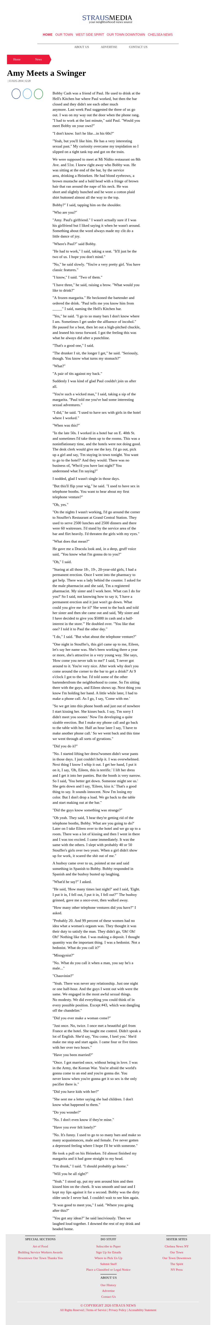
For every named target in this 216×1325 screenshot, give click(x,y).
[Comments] (38, 94)
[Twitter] (27, 94)
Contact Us (138, 47)
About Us (81, 47)
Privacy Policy (117, 1310)
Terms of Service (96, 1310)
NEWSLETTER (174, 4)
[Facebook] (16, 94)
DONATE (198, 4)
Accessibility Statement (142, 1310)
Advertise (109, 47)
